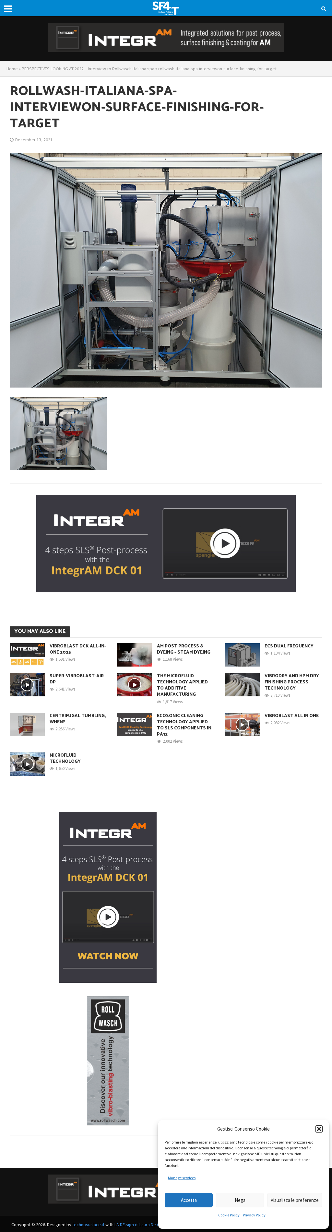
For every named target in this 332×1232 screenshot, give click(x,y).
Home (12, 69)
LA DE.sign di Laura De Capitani (143, 1224)
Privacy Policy (254, 1215)
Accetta (189, 1200)
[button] (319, 1129)
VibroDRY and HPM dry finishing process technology (292, 682)
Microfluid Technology (65, 758)
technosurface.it (88, 1224)
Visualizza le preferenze (295, 1200)
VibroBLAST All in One (292, 716)
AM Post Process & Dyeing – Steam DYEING (183, 649)
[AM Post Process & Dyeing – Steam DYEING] (134, 654)
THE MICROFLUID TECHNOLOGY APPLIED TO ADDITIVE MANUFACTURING (182, 685)
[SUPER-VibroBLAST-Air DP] (27, 684)
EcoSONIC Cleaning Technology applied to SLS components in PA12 (184, 725)
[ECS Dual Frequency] (242, 654)
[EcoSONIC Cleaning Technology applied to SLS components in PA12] (134, 723)
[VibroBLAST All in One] (242, 723)
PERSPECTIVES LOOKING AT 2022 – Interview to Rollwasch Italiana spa (88, 69)
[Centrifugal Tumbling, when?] (27, 723)
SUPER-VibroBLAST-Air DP (77, 679)
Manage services (182, 1177)
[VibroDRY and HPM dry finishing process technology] (242, 684)
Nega (240, 1200)
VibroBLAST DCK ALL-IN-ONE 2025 (78, 649)
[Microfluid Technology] (27, 763)
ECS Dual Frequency (289, 646)
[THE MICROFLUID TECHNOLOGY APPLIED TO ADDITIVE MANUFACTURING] (134, 684)
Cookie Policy (229, 1215)
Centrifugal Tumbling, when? (78, 719)
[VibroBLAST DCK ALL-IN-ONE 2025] (27, 654)
